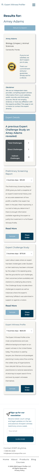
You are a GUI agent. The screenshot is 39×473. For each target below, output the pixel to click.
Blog (33, 459)
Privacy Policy (19, 470)
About (14, 459)
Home (6, 459)
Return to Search (20, 28)
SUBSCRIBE (20, 439)
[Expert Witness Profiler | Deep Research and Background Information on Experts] (13, 4)
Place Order (27, 236)
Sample (12, 236)
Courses (20, 462)
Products (24, 459)
